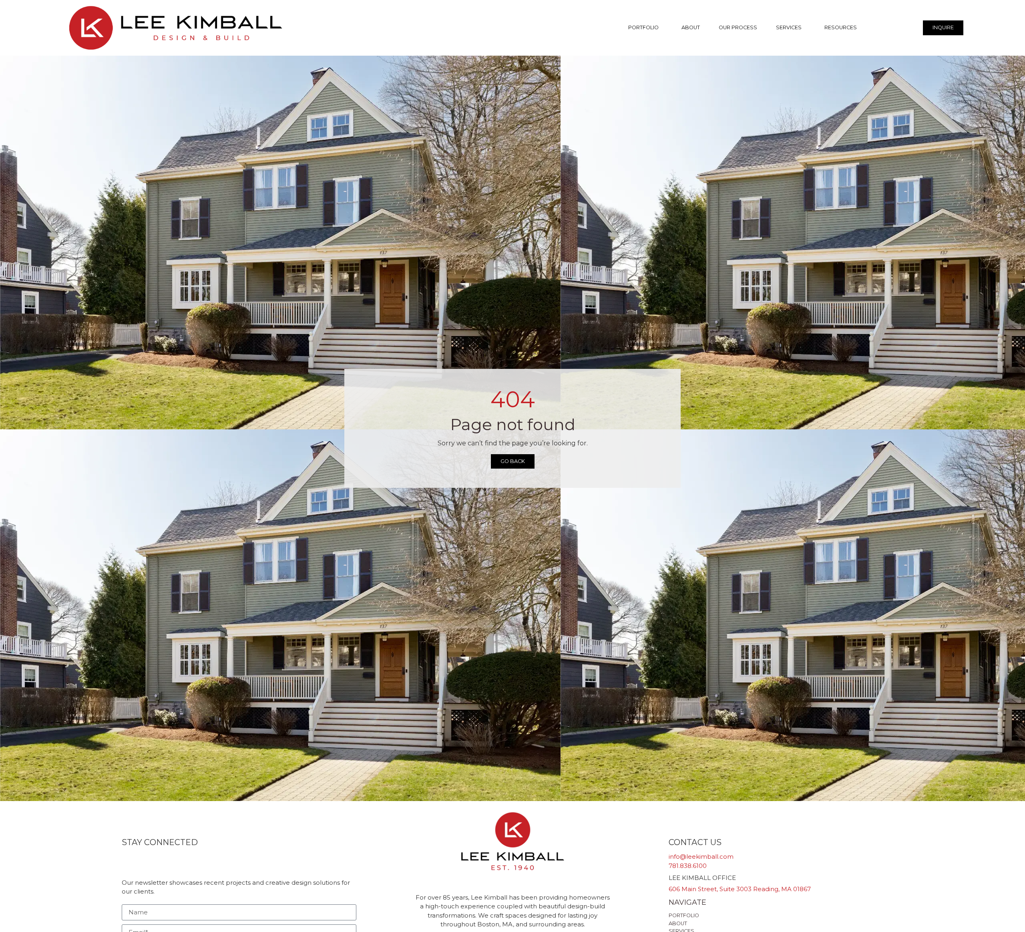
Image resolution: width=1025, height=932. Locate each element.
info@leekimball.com (701, 856)
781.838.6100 (688, 866)
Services (789, 27)
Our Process (738, 27)
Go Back (512, 461)
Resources (840, 27)
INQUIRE (943, 27)
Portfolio (643, 27)
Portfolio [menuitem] (684, 915)
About (690, 27)
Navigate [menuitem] (687, 902)
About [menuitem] (678, 923)
